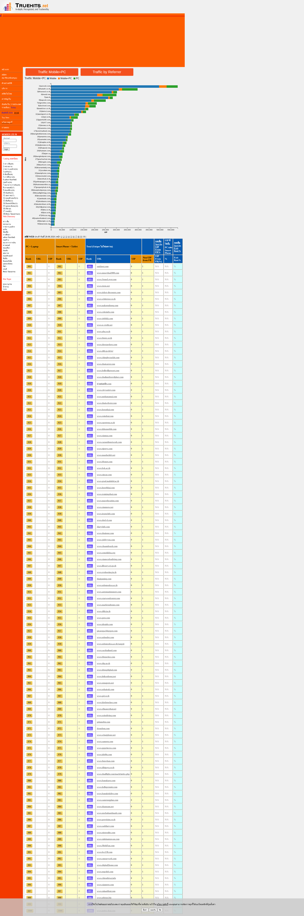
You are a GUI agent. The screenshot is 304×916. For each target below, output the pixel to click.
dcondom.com (103, 728)
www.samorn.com (105, 741)
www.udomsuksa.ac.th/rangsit (110, 644)
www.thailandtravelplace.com (110, 377)
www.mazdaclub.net (106, 455)
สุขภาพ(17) (10, 195)
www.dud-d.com (104, 520)
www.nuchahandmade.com (109, 813)
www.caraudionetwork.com (109, 442)
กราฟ (16, 113)
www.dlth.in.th (103, 611)
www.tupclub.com (105, 871)
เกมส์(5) (8, 211)
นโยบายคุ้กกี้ (162, 904)
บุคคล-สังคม (7, 264)
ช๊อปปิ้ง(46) (9, 174)
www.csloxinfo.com (105, 312)
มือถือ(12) (9, 201)
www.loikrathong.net (106, 676)
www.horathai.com (105, 409)
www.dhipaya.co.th (105, 767)
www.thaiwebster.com (107, 403)
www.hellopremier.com (107, 787)
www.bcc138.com (104, 852)
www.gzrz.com (103, 618)
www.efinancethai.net (106, 709)
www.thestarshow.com (107, 344)
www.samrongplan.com (107, 800)
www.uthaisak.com (105, 689)
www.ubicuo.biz (104, 897)
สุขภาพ (6, 253)
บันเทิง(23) (9, 193)
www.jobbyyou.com (106, 540)
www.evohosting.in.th (106, 572)
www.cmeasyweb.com (106, 858)
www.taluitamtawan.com (108, 839)
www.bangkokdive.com (107, 793)
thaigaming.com (104, 579)
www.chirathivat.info (106, 878)
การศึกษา (6, 235)
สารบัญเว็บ (6, 99)
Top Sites (5, 117)
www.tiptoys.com (104, 448)
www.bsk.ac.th (103, 468)
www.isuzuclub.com (106, 514)
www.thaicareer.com (106, 364)
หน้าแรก (5, 69)
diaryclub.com (103, 527)
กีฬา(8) (8, 209)
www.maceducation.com (108, 501)
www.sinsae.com (104, 474)
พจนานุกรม (7, 284)
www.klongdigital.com (107, 670)
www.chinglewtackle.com (108, 357)
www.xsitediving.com (106, 715)
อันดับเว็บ (6, 104)
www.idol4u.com (104, 754)
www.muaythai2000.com (108, 273)
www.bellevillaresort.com (108, 370)
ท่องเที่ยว (6, 248)
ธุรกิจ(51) (8, 172)
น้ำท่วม (6, 287)
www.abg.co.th (103, 331)
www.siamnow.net (105, 507)
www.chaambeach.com (107, 546)
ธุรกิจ (5, 229)
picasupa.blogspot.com (107, 631)
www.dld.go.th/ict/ (105, 351)
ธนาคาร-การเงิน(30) (12, 185)
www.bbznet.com (104, 461)
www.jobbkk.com (105, 318)
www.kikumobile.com (106, 429)
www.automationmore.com (109, 592)
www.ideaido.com (105, 624)
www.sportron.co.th (106, 422)
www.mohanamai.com (107, 396)
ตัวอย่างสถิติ (7, 83)
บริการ (4, 88)
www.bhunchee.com (106, 657)
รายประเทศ (16, 104)
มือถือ (5, 258)
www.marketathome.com (108, 605)
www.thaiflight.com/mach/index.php (113, 774)
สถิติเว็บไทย (7, 94)
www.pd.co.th (103, 696)
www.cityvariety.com (106, 390)
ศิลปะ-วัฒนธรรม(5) (13, 214)
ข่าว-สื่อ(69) (9, 164)
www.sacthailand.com (107, 650)
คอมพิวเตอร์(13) (12, 198)
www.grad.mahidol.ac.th (108, 481)
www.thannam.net (105, 806)
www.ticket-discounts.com (109, 292)
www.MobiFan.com (106, 845)
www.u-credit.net (104, 325)
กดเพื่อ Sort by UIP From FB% (158, 246)
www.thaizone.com (105, 533)
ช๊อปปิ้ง (5, 232)
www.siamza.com (104, 435)
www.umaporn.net (105, 683)
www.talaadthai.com (106, 891)
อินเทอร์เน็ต (7, 261)
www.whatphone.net (106, 735)
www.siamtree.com (105, 884)
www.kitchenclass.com (107, 702)
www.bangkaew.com (106, 780)
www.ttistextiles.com (106, 832)
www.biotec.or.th (104, 338)
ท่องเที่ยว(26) (9, 190)
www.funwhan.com (106, 761)
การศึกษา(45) (10, 177)
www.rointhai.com (105, 416)
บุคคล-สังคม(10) (12, 206)
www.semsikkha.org (106, 553)
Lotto (5, 289)
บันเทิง (5, 251)
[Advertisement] (92, 41)
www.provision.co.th (106, 819)
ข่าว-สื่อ (6, 221)
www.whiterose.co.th (106, 299)
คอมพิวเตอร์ (7, 256)
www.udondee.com (105, 637)
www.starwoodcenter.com (108, 598)
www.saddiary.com (105, 826)
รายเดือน (6, 107)
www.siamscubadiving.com (109, 559)
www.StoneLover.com (106, 279)
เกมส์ (5, 269)
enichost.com (103, 266)
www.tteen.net (103, 286)
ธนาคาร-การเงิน (9, 243)
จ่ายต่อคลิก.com (104, 384)
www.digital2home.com (107, 865)
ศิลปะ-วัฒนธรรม (9, 272)
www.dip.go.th (103, 663)
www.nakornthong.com (107, 305)
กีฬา (4, 266)
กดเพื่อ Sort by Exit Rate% (177, 246)
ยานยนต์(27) (9, 188)
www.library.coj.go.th (106, 566)
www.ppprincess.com (106, 748)
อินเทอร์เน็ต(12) (11, 203)
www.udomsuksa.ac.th (107, 585)
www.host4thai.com (106, 487)
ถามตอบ (5, 127)
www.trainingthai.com (107, 494)
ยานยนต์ (6, 245)
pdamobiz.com (103, 722)
